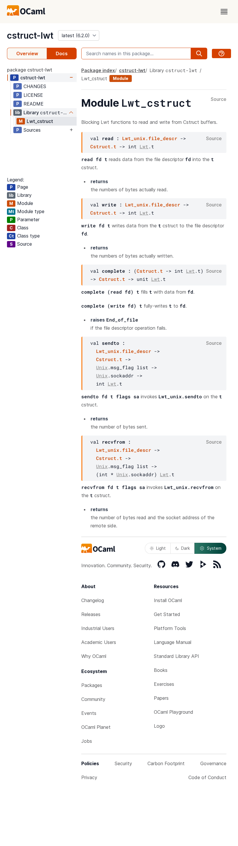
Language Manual (172, 642)
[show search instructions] (221, 53)
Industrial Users (97, 628)
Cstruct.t (103, 146)
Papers (161, 698)
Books (160, 670)
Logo (159, 726)
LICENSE (33, 95)
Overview (27, 53)
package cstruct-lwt (29, 70)
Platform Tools (170, 628)
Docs (62, 53)
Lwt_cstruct (40, 121)
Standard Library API (176, 656)
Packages (91, 685)
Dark (185, 548)
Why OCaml (93, 656)
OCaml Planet (96, 727)
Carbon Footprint (166, 763)
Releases (90, 614)
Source (218, 99)
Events (88, 713)
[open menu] (224, 11)
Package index (98, 70)
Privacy (89, 777)
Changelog (92, 600)
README (34, 104)
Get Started (167, 614)
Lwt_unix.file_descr (149, 138)
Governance (213, 763)
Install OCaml (168, 600)
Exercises (164, 684)
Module (120, 78)
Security (123, 763)
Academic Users (98, 642)
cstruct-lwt (30, 35)
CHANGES (35, 86)
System (214, 548)
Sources (32, 130)
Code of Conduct (207, 777)
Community (93, 699)
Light (161, 548)
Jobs (86, 741)
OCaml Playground (173, 712)
